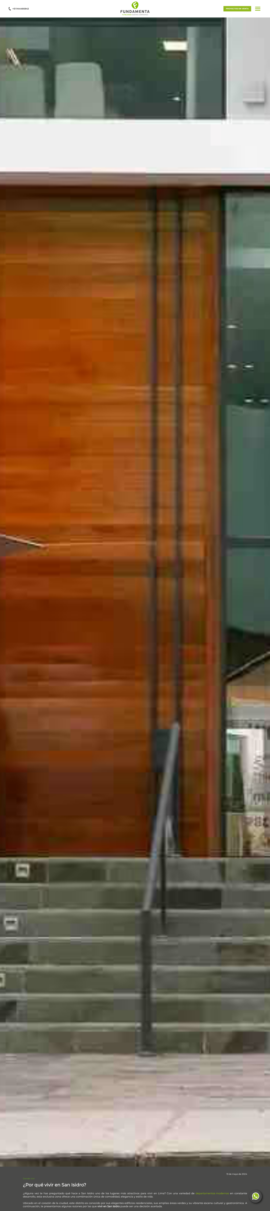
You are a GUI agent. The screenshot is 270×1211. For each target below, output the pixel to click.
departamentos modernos (212, 1193)
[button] (135, 8)
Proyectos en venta (237, 9)
